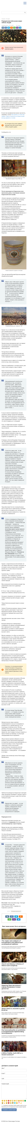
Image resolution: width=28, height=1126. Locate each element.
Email (3, 1073)
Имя (3, 1068)
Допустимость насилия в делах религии (13, 1009)
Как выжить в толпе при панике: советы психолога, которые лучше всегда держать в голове (13, 116)
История (18, 25)
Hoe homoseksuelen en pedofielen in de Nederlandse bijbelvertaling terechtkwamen (13, 1031)
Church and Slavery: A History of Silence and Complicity (13, 964)
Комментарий (5, 1084)
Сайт (3, 1078)
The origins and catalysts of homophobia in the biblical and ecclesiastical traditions (12, 942)
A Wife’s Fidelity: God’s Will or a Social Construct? (12, 1054)
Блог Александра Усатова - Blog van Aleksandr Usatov (12, 3)
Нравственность (16, 911)
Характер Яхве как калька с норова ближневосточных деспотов (11, 987)
